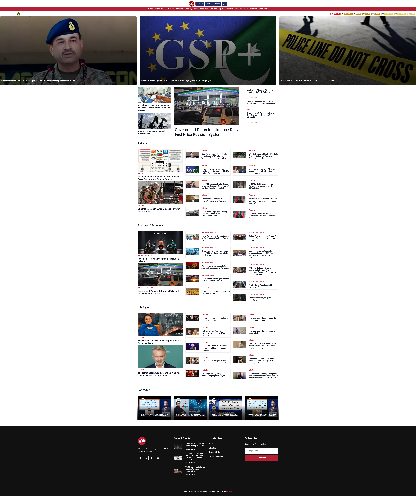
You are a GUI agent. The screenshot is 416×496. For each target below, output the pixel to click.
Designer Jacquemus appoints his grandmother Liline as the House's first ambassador (262, 346)
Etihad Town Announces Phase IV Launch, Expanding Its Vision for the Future (263, 238)
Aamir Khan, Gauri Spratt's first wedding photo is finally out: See (214, 362)
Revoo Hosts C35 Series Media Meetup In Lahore (300, 81)
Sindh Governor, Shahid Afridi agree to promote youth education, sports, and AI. (263, 171)
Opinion (208, 4)
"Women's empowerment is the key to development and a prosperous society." (263, 201)
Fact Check (263, 9)
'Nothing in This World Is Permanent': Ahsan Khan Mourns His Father (214, 333)
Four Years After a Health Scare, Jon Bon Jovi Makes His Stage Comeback (214, 348)
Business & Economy (184, 9)
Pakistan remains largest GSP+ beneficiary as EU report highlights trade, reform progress (37, 81)
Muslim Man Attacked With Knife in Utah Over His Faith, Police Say (167, 81)
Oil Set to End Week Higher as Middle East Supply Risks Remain (215, 280)
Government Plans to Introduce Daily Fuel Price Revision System (158, 292)
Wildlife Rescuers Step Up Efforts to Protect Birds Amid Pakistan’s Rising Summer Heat (263, 156)
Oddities (230, 9)
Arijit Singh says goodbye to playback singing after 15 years (213, 375)
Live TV (200, 4)
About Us (212, 448)
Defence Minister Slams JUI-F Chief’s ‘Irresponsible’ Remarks (213, 200)
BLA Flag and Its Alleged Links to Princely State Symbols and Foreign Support (158, 178)
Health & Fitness (250, 9)
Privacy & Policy (215, 452)
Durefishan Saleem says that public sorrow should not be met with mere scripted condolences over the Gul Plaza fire (263, 377)
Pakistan (170, 9)
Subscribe (262, 458)
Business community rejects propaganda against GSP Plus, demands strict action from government (261, 254)
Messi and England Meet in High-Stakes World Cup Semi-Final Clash (261, 103)
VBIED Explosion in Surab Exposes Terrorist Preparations (159, 210)
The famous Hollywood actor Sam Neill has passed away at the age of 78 (159, 374)
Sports (221, 9)
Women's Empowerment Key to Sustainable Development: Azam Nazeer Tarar (262, 216)
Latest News (160, 9)
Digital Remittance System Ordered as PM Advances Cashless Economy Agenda (154, 107)
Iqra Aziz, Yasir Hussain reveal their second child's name (263, 319)
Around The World (201, 9)
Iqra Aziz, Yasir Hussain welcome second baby (262, 332)
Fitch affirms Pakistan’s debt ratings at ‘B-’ (260, 286)
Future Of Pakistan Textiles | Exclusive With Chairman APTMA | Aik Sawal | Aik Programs (154, 414)
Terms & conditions (216, 456)
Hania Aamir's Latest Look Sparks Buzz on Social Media (215, 319)
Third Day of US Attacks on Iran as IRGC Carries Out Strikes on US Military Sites (261, 115)
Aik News (229, 491)
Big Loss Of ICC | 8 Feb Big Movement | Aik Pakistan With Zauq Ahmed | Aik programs (225, 414)
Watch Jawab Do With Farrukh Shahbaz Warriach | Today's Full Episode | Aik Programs (190, 414)
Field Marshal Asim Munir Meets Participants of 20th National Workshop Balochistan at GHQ (214, 156)
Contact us (213, 444)
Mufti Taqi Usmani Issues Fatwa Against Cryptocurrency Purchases (215, 267)
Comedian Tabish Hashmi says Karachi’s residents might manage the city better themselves (262, 361)
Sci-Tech (238, 9)
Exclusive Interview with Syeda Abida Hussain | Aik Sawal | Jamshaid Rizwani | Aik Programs (262, 414)
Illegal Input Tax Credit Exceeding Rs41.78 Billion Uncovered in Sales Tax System (215, 253)
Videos (217, 4)
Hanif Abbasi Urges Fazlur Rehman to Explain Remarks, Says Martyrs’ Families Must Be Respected (215, 186)
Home (150, 9)
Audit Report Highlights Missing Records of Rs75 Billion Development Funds (214, 214)
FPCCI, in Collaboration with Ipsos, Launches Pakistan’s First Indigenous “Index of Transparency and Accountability (263, 271)
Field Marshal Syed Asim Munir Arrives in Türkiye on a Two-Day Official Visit (261, 186)
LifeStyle (213, 9)
